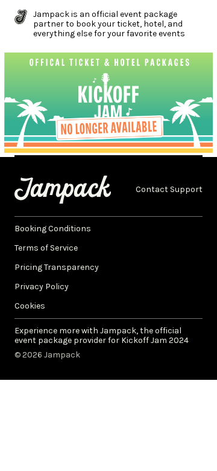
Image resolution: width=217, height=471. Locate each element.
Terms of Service (46, 248)
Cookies (29, 306)
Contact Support (169, 189)
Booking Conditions (52, 229)
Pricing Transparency (56, 267)
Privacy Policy (41, 287)
